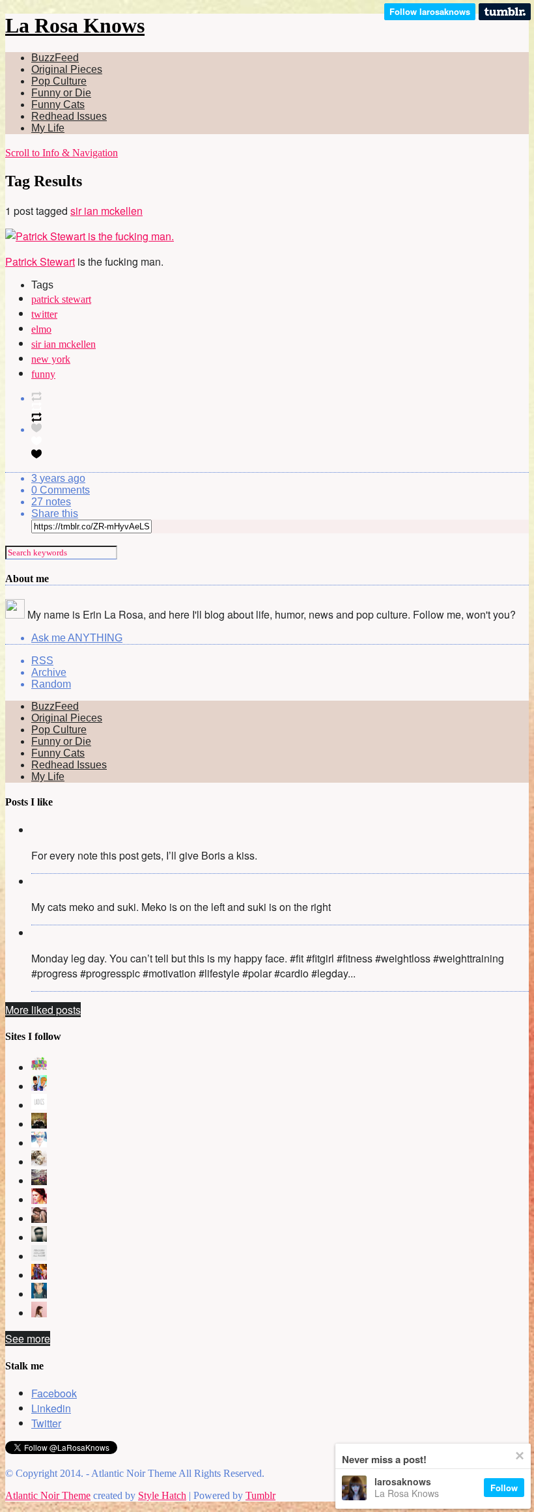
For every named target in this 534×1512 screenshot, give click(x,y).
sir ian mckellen (106, 210)
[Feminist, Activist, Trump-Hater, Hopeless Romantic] (39, 1256)
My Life (47, 127)
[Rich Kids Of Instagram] (39, 1180)
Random (51, 684)
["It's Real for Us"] (39, 1275)
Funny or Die (61, 92)
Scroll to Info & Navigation (61, 152)
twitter (44, 314)
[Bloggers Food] (39, 1162)
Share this (54, 513)
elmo (41, 329)
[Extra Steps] (39, 1199)
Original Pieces (66, 69)
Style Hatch (162, 1495)
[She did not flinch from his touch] (39, 1218)
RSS (42, 660)
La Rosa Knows (75, 25)
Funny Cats (58, 104)
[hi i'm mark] (39, 1294)
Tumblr (260, 1495)
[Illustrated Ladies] (39, 1105)
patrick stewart (61, 299)
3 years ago (58, 478)
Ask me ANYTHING (76, 637)
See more (27, 1338)
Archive (48, 672)
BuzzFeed (55, 57)
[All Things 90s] (39, 1086)
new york (50, 359)
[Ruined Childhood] (39, 1067)
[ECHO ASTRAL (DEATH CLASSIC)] (39, 1237)
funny (43, 374)
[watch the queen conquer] (39, 1313)
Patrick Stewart (40, 261)
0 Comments (60, 490)
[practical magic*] (39, 1143)
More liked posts (43, 1009)
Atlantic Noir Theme (48, 1495)
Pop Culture (59, 81)
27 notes (51, 501)
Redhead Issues (69, 116)
